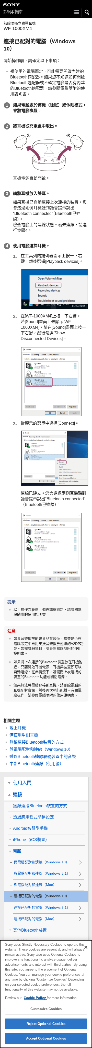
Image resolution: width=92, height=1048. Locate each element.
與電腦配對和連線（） (41, 749)
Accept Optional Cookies (46, 1038)
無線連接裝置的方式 (36, 742)
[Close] (85, 947)
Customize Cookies (46, 1009)
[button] (87, 12)
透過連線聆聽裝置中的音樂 (42, 756)
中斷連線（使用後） (36, 764)
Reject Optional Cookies (46, 1024)
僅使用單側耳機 (23, 735)
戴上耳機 (17, 728)
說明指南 (13, 12)
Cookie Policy (35, 998)
